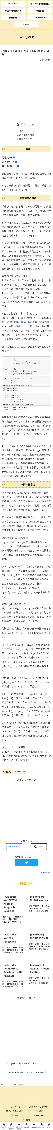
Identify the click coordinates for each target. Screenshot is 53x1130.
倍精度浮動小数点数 (31, 255)
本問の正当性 (25, 138)
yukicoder (21, 771)
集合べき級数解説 (14, 1111)
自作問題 (14, 1115)
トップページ (14, 1106)
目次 (23, 124)
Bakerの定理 (28, 322)
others (26, 1119)
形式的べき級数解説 (38, 1106)
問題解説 (8, 771)
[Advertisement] (26, 89)
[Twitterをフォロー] (26, 862)
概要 (21, 130)
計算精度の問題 (26, 134)
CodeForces (38, 1115)
